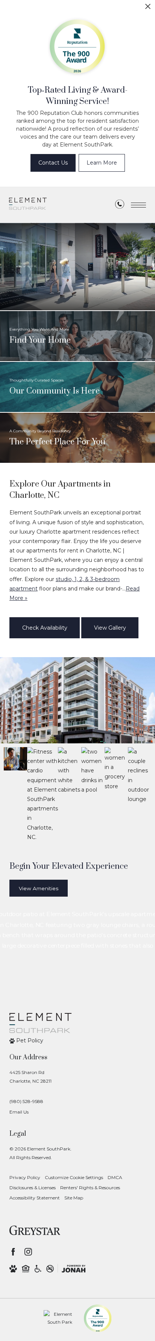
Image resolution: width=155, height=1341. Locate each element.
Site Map (73, 1198)
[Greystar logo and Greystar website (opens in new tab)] (34, 1230)
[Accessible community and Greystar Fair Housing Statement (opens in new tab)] (38, 1268)
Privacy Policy (24, 1177)
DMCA (115, 1177)
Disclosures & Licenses (32, 1187)
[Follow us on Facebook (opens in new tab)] (13, 1251)
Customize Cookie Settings (74, 1177)
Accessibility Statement (34, 1198)
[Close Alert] (148, 8)
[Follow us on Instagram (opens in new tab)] (28, 1251)
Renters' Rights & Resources (90, 1187)
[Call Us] (119, 206)
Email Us (19, 1112)
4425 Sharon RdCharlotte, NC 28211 (30, 1076)
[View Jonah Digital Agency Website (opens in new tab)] (73, 1268)
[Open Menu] (138, 205)
